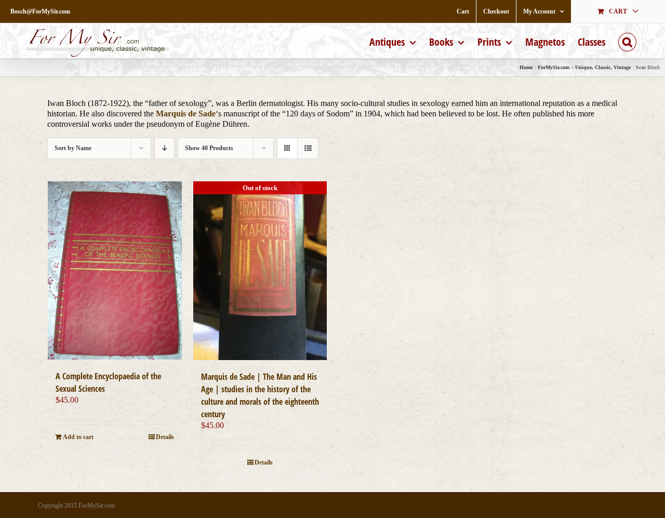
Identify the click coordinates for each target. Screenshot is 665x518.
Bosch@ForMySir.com (40, 11)
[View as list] (308, 148)
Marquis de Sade (186, 113)
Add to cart (78, 437)
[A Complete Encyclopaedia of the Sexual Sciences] (115, 270)
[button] (627, 40)
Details (165, 437)
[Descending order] (164, 148)
